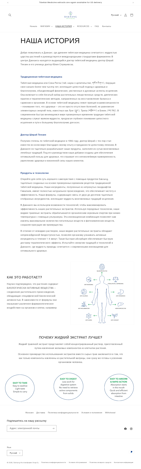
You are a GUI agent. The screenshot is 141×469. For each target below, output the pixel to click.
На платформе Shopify (30, 463)
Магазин (29, 412)
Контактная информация (123, 462)
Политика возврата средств (100, 462)
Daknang (16, 463)
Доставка (40, 412)
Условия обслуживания (78, 462)
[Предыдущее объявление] (8, 2)
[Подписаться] (53, 428)
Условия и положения (91, 412)
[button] (10, 15)
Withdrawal (110, 412)
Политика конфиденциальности (63, 412)
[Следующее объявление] (133, 2)
